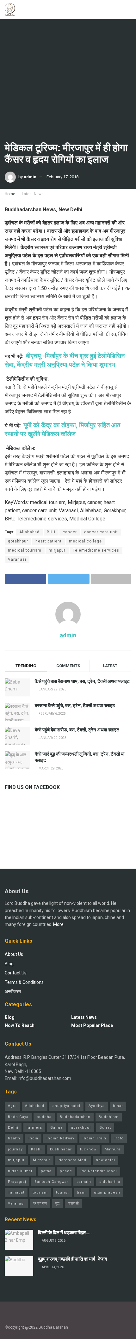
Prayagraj (17, 1182)
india (33, 1138)
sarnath (84, 1182)
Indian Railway (60, 1138)
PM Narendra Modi (98, 1171)
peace (66, 1171)
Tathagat (16, 1192)
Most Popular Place (92, 1025)
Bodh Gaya (18, 1117)
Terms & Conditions (24, 982)
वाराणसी (73, 1203)
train (81, 1192)
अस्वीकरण (13, 991)
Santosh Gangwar (51, 1182)
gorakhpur (18, 541)
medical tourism (24, 550)
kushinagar (61, 1149)
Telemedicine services (96, 550)
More (58, 924)
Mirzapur (41, 1160)
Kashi (36, 1149)
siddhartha (109, 1182)
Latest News (33, 194)
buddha (44, 1117)
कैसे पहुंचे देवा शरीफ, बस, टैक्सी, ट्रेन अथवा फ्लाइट (77, 730)
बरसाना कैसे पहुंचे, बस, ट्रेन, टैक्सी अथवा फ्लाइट (75, 705)
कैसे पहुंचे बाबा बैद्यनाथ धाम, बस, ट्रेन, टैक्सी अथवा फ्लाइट (82, 681)
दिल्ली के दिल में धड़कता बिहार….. (65, 1232)
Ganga (56, 1128)
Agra (12, 1106)
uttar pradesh (107, 1192)
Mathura (113, 1149)
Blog (9, 963)
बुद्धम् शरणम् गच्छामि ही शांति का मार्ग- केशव (72, 1259)
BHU (51, 532)
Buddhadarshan (75, 1117)
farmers (34, 1128)
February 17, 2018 (62, 176)
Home (10, 194)
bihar (118, 1106)
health (14, 1138)
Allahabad (29, 532)
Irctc (119, 1138)
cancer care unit (101, 532)
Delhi (13, 1128)
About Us (14, 954)
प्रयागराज (40, 1203)
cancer (70, 532)
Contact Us (16, 972)
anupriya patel (66, 1106)
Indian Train (94, 1138)
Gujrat (105, 1128)
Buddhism (109, 1117)
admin (30, 176)
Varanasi (17, 559)
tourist (62, 1192)
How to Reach (19, 1025)
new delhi (105, 1160)
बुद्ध (57, 1203)
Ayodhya (97, 1106)
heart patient (48, 541)
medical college (85, 541)
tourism (40, 1192)
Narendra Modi (73, 1160)
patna (46, 1171)
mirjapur (57, 550)
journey (15, 1149)
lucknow (88, 1149)
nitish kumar (20, 1171)
